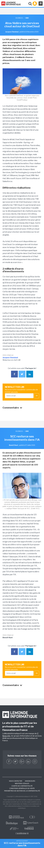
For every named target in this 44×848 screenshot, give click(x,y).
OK (37, 396)
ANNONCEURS (30, 781)
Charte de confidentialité (22, 786)
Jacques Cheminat (10, 358)
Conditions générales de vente (22, 788)
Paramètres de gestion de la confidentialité (22, 791)
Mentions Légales (22, 783)
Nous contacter (15, 781)
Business (19, 18)
